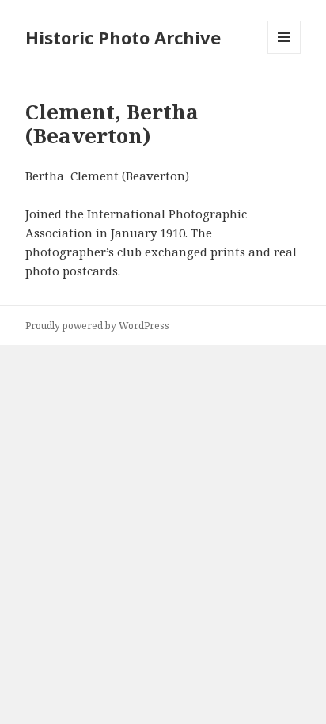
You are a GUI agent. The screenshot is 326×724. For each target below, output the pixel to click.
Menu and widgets (284, 53)
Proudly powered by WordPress (97, 325)
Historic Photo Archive (123, 37)
